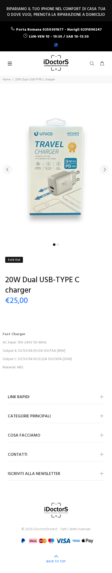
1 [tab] (54, 244)
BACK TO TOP (56, 561)
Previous (8, 169)
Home (7, 79)
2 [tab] (58, 244)
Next (104, 169)
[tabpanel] (56, 166)
